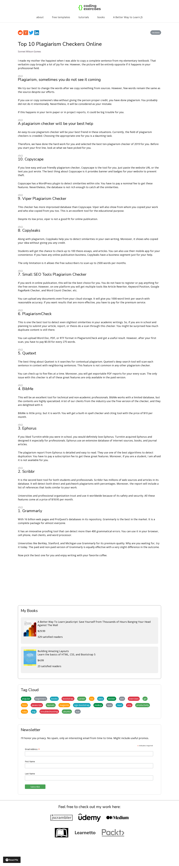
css (91, 698)
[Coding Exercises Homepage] (89, 9)
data (100, 698)
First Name (30, 761)
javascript (37, 705)
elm (122, 698)
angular (26, 698)
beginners (40, 698)
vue (78, 711)
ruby (24, 711)
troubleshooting (49, 711)
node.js (98, 705)
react (119, 705)
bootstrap (68, 698)
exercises (134, 698)
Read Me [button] (13, 859)
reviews (156, 32)
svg (34, 711)
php (129, 705)
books (101, 17)
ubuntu (67, 711)
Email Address (32, 749)
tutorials (83, 17)
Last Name (30, 773)
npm (109, 705)
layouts (51, 705)
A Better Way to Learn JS (128, 17)
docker (111, 698)
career (81, 698)
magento (64, 705)
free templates (61, 17)
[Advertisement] (89, 581)
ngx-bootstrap (82, 705)
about (40, 17)
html (24, 705)
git (145, 698)
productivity (142, 705)
